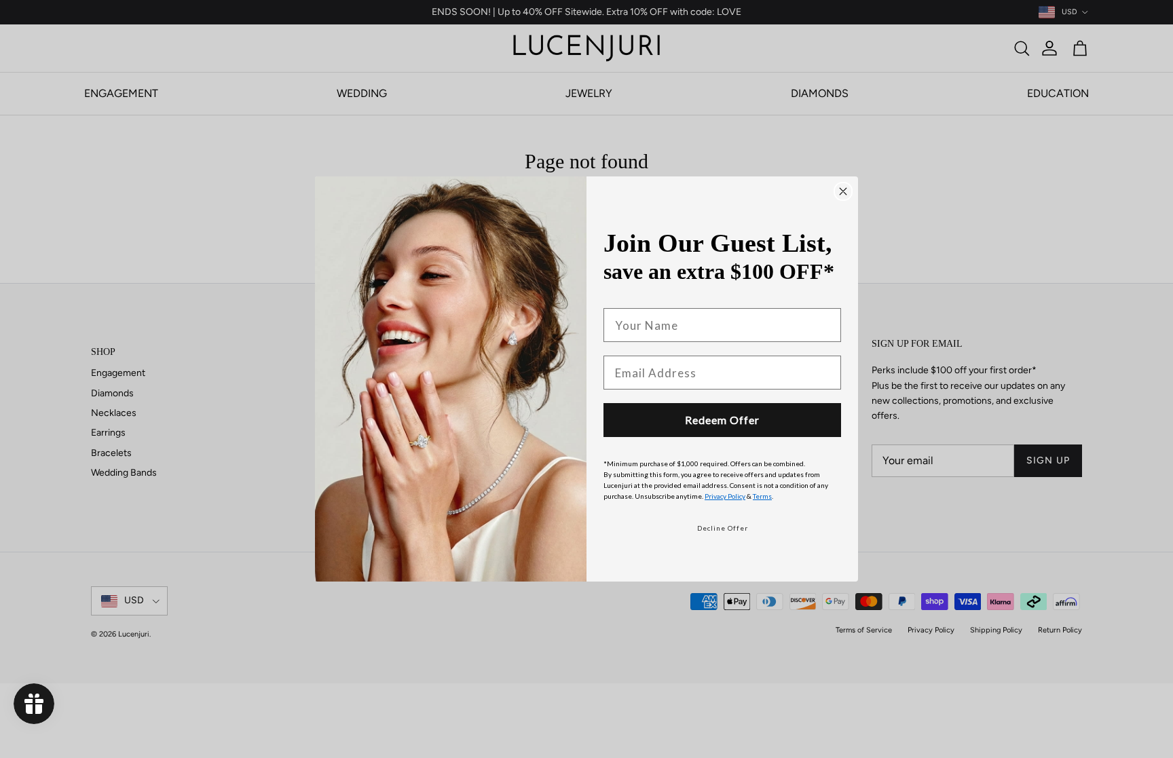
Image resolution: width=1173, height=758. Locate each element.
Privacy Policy (725, 496)
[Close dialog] (843, 191)
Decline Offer (722, 528)
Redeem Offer (722, 419)
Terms (762, 496)
